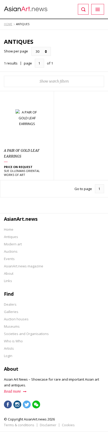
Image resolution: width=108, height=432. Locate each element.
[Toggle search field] (83, 9)
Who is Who (13, 341)
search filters (59, 81)
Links (8, 280)
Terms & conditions (19, 425)
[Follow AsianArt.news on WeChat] (36, 404)
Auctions (11, 251)
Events (9, 258)
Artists (9, 348)
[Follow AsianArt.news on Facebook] (8, 404)
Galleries (11, 311)
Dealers (10, 304)
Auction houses (16, 319)
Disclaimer (48, 425)
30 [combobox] (37, 51)
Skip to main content (32, 3)
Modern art (13, 244)
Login (8, 355)
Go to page (83, 188)
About (8, 273)
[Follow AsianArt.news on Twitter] (27, 404)
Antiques (11, 236)
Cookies (68, 425)
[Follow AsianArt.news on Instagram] (17, 404)
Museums (12, 326)
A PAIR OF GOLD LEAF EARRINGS (22, 153)
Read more (12, 391)
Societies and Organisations (26, 333)
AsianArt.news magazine (23, 266)
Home (8, 229)
